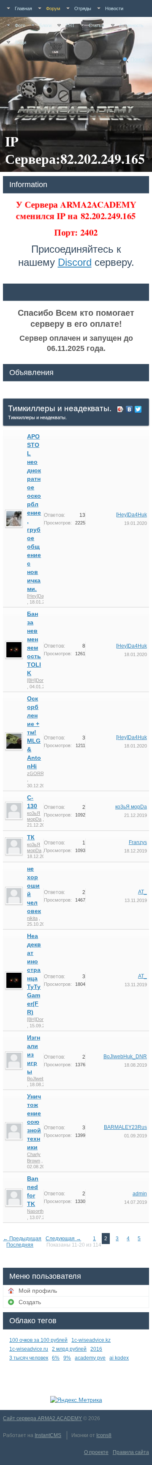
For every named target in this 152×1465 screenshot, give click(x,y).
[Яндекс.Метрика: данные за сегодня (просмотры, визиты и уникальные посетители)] (76, 1400)
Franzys (138, 842)
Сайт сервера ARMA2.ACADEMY (42, 1418)
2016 (96, 1349)
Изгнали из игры (33, 1054)
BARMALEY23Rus (125, 1127)
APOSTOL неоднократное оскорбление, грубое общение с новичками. (34, 512)
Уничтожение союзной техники (34, 1121)
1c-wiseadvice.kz (91, 1340)
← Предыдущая (22, 1239)
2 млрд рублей (69, 1349)
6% (56, 1358)
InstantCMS (48, 1435)
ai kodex (119, 1358)
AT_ (142, 892)
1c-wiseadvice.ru (28, 1349)
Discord (75, 262)
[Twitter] (138, 409)
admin (140, 1194)
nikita (32, 918)
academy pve (90, 1358)
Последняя (19, 1245)
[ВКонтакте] (129, 409)
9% (67, 1358)
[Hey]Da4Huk (41, 596)
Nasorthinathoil (42, 1211)
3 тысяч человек (28, 1358)
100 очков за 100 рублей (38, 1340)
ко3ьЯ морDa (131, 807)
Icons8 (103, 1435)
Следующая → (63, 1239)
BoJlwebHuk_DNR (125, 1056)
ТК (31, 837)
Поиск (137, 60)
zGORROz (38, 773)
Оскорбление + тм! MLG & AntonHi (34, 732)
